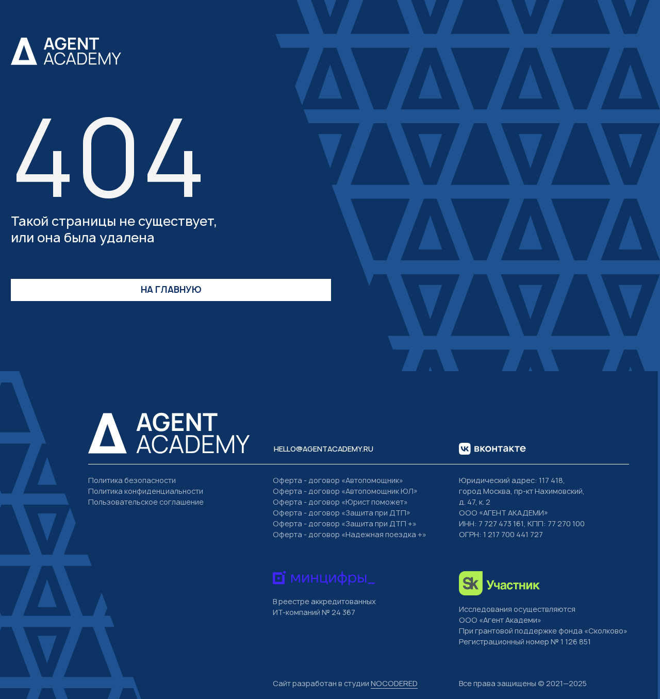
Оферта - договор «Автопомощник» (338, 480)
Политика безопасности (132, 480)
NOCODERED (394, 683)
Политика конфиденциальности (145, 491)
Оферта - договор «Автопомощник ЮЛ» (345, 491)
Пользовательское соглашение (146, 502)
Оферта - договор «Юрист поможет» (340, 502)
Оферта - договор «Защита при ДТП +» (345, 523)
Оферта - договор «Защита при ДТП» (341, 513)
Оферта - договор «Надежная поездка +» (349, 534)
